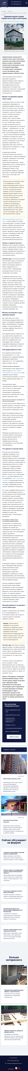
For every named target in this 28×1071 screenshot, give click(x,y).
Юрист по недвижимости (12, 731)
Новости (10, 11)
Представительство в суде (12, 715)
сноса (6, 476)
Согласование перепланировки (13, 728)
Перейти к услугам (9, 749)
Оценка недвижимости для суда (12, 710)
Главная (3, 11)
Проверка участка (10, 725)
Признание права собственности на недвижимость (10, 719)
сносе (15, 355)
